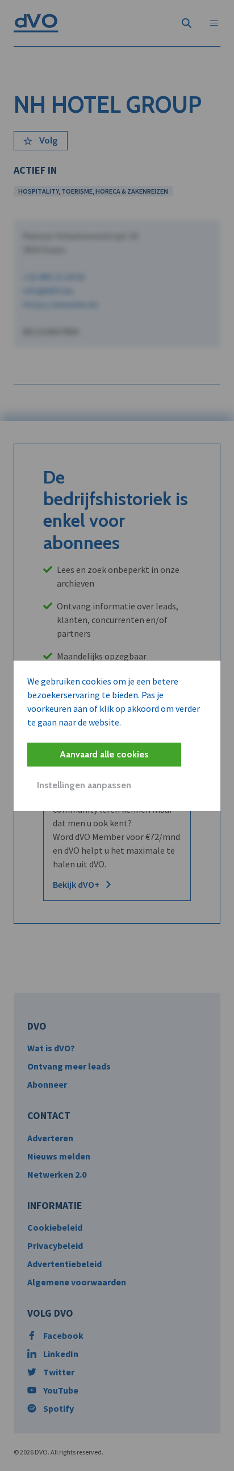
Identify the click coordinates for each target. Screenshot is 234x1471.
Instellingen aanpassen (84, 785)
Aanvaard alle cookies (104, 754)
